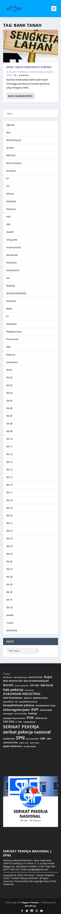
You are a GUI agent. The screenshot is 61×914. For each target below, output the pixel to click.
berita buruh (36, 677)
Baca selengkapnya (20, 95)
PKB (8, 346)
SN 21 (9, 523)
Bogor (48, 677)
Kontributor (23, 72)
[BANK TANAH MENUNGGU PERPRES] (30, 46)
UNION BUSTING (10, 742)
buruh (8, 685)
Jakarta (28, 697)
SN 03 (9, 385)
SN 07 (9, 415)
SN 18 (9, 500)
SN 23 (9, 538)
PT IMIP (18, 722)
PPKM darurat (41, 718)
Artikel (9, 147)
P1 (7, 316)
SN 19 (9, 507)
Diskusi (10, 193)
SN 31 (9, 599)
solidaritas (9, 738)
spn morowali (32, 739)
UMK (42, 738)
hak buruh (47, 685)
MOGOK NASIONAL (16, 293)
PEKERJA (32, 713)
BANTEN (10, 155)
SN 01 (9, 369)
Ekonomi (11, 209)
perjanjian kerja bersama (14, 718)
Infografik (11, 239)
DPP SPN (34, 685)
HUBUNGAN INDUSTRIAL (22, 694)
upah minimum (12, 746)
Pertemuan (12, 339)
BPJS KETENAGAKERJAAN (36, 681)
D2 (7, 186)
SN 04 (9, 392)
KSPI (34, 709)
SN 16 (9, 484)
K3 (16, 701)
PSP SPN (8, 721)
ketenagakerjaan (16, 710)
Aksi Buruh (7, 677)
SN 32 (9, 607)
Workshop (11, 630)
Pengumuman (14, 331)
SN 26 (9, 561)
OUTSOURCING (20, 714)
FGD (8, 216)
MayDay (10, 285)
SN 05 (9, 400)
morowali (8, 713)
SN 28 (9, 576)
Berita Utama (13, 163)
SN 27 (9, 569)
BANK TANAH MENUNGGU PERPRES (29, 67)
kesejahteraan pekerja (18, 705)
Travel (9, 622)
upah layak (34, 743)
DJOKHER (11, 201)
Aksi (8, 132)
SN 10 (9, 438)
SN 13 (9, 461)
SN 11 (9, 446)
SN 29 (9, 584)
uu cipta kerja (29, 746)
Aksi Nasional (13, 140)
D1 (7, 178)
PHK (30, 717)
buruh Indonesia (22, 685)
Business (11, 170)
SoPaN (9, 615)
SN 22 (9, 530)
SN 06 (9, 408)
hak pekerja (13, 689)
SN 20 (9, 515)
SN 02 (9, 377)
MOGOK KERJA (46, 710)
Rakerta (10, 354)
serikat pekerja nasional (27, 732)
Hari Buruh (29, 690)
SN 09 (8, 75)
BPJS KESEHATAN (12, 680)
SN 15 (9, 477)
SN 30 (9, 592)
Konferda (11, 262)
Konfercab (12, 254)
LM (7, 278)
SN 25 (9, 553)
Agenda (10, 124)
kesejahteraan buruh (28, 702)
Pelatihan (11, 323)
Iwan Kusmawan (12, 697)
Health (10, 231)
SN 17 (9, 492)
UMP (49, 738)
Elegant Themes (30, 902)
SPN (20, 738)
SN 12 (9, 454)
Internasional (13, 247)
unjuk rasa (23, 743)
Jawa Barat (8, 701)
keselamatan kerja (45, 705)
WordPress (30, 906)
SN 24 (9, 546)
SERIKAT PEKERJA (21, 726)
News (40, 72)
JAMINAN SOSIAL (40, 698)
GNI (8, 224)
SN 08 (9, 423)
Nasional (33, 72)
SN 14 (9, 469)
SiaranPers (48, 72)
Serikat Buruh (29, 722)
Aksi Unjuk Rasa (20, 677)
